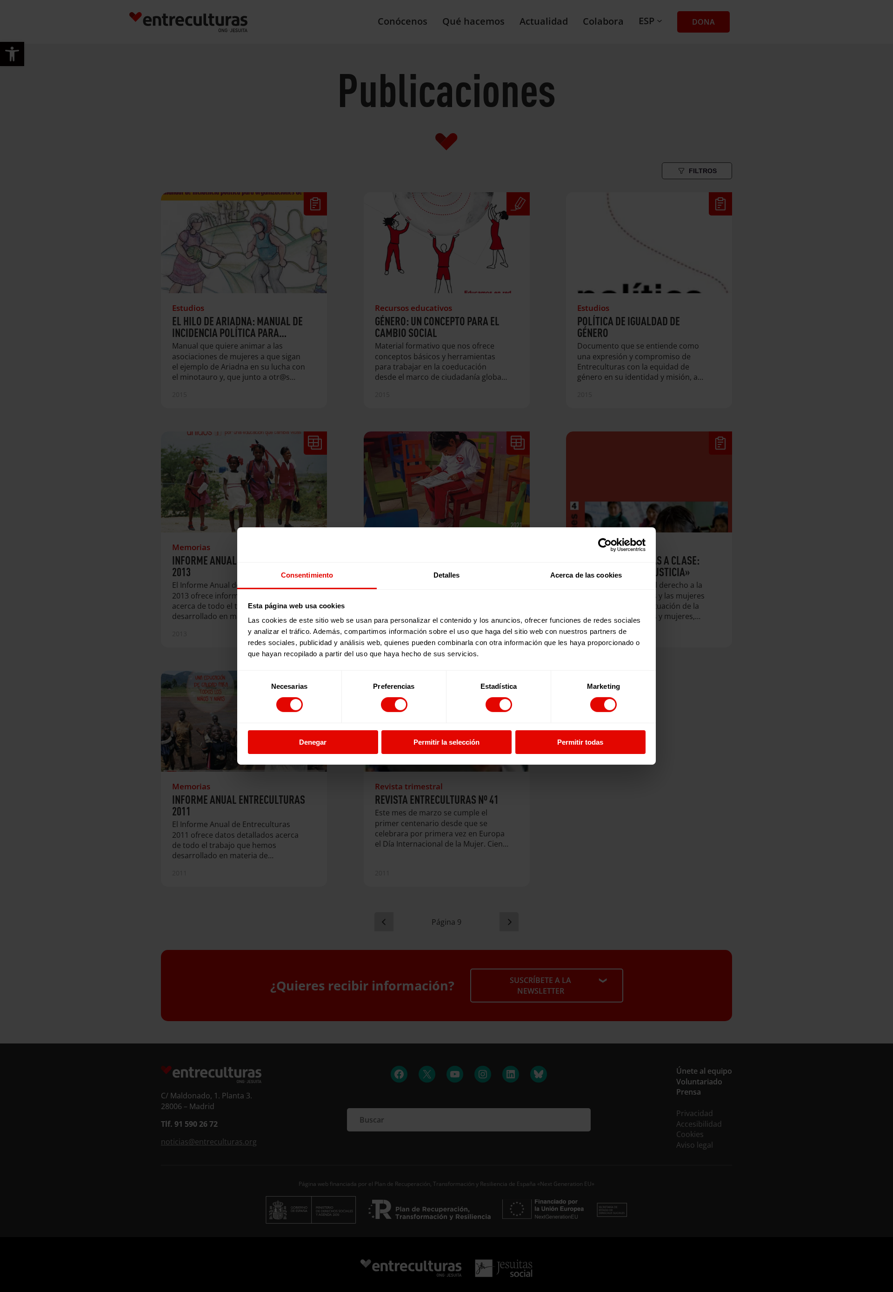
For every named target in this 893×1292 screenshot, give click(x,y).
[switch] (394, 704)
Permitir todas (580, 742)
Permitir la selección (446, 742)
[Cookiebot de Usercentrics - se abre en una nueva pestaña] (605, 545)
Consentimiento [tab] (307, 575)
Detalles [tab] (446, 575)
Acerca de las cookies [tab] (586, 575)
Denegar (313, 742)
